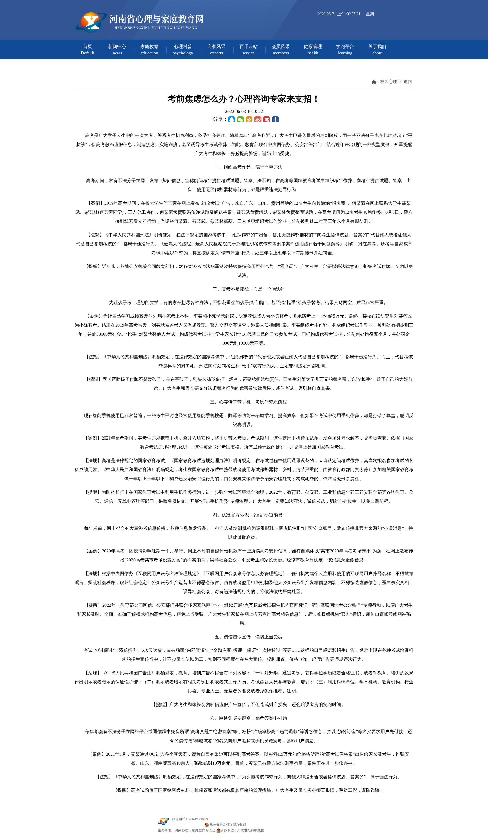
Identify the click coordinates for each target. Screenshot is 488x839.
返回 (408, 81)
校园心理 (388, 81)
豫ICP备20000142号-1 (188, 825)
